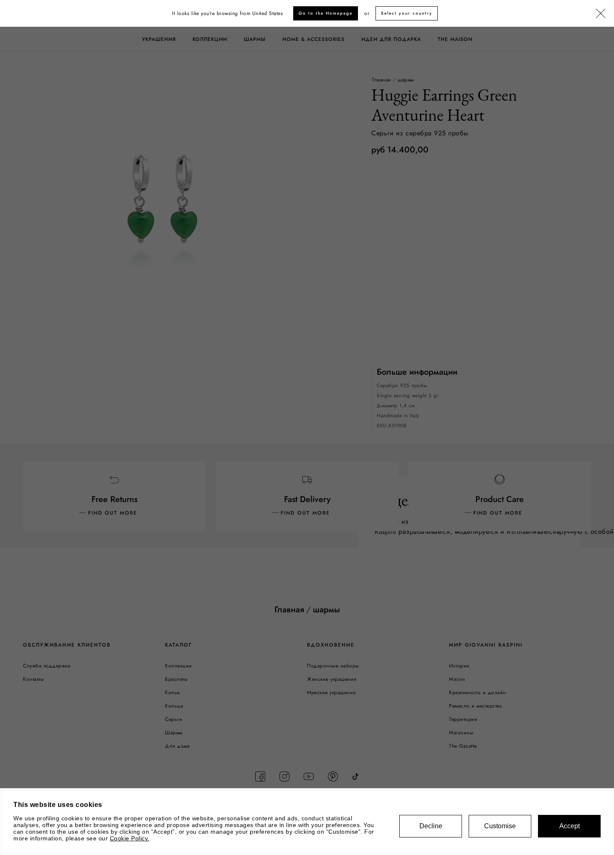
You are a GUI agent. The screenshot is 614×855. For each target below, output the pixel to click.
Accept (569, 826)
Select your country (406, 13)
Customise (500, 826)
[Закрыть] (601, 13)
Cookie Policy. (130, 838)
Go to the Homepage (326, 13)
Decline (430, 826)
